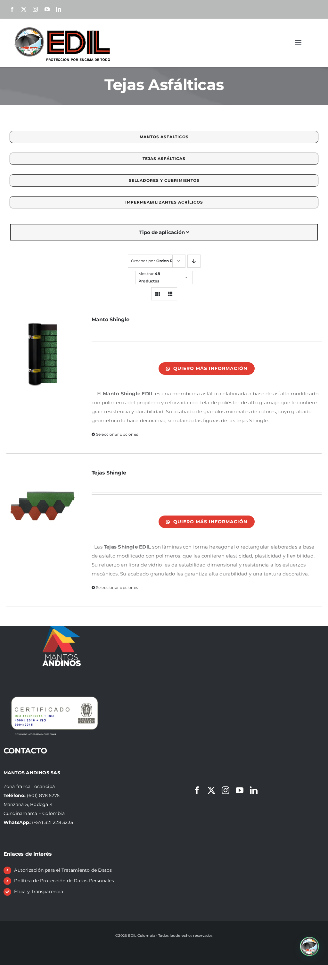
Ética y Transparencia (38, 891)
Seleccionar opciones (117, 434)
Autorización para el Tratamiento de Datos (63, 870)
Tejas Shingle (109, 473)
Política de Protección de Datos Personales (64, 881)
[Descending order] (194, 261)
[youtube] (47, 9)
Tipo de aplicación (162, 232)
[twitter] (23, 9)
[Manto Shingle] (42, 352)
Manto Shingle (110, 319)
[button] (309, 946)
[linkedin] (58, 9)
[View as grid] (158, 294)
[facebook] (12, 9)
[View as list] (170, 294)
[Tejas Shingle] (42, 506)
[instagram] (35, 9)
